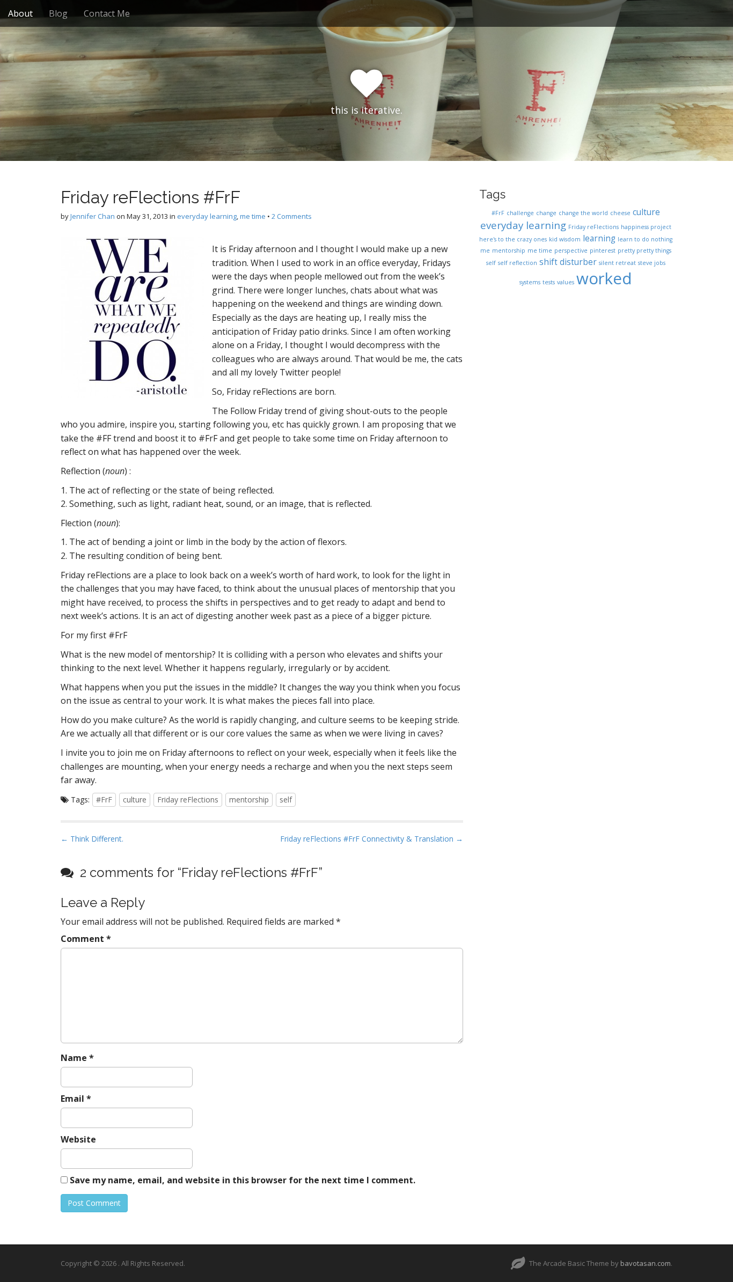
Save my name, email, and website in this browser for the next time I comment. (242, 1180)
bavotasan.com (645, 1263)
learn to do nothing (645, 239)
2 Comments (292, 216)
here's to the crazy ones (513, 239)
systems (529, 282)
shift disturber (568, 262)
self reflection (517, 263)
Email (76, 1098)
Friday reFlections (187, 799)
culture (134, 799)
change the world (583, 213)
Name (77, 1058)
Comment (86, 939)
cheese (620, 213)
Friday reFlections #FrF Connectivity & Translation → (371, 839)
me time (253, 216)
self (286, 799)
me (485, 250)
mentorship (249, 799)
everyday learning (207, 216)
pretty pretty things (644, 250)
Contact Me (107, 13)
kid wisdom (565, 239)
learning (599, 238)
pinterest (602, 250)
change (546, 213)
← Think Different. (92, 839)
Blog (58, 13)
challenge (520, 213)
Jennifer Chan (92, 216)
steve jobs (651, 263)
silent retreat (617, 263)
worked (604, 278)
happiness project (646, 227)
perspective (571, 250)
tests (549, 282)
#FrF (104, 799)
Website (78, 1139)
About (20, 13)
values (565, 282)
